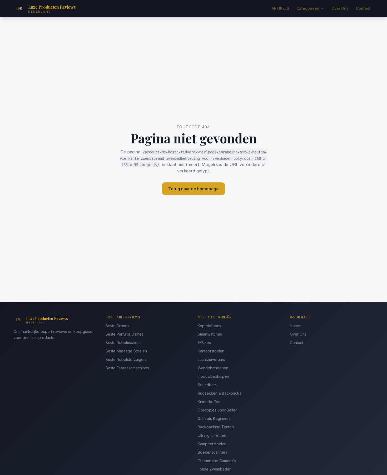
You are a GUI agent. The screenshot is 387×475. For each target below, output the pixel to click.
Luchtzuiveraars (211, 359)
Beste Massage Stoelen (126, 351)
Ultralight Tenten (212, 435)
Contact (363, 8)
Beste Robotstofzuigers (126, 359)
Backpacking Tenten (216, 427)
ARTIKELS (280, 8)
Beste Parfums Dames (124, 334)
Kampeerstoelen (212, 444)
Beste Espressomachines (127, 368)
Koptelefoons (209, 325)
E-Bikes (204, 342)
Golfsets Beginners (214, 418)
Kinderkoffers (209, 401)
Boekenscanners (212, 452)
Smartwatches (210, 334)
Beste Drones (117, 325)
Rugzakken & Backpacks (219, 393)
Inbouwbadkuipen (213, 376)
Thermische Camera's (217, 460)
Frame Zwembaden (214, 469)
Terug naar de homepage (193, 188)
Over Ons (340, 8)
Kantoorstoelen (211, 351)
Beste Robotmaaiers (123, 342)
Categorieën (307, 8)
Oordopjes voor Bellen (217, 410)
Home (295, 325)
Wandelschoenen (213, 368)
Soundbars (207, 384)
